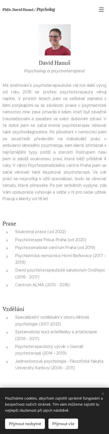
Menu (101, 9)
